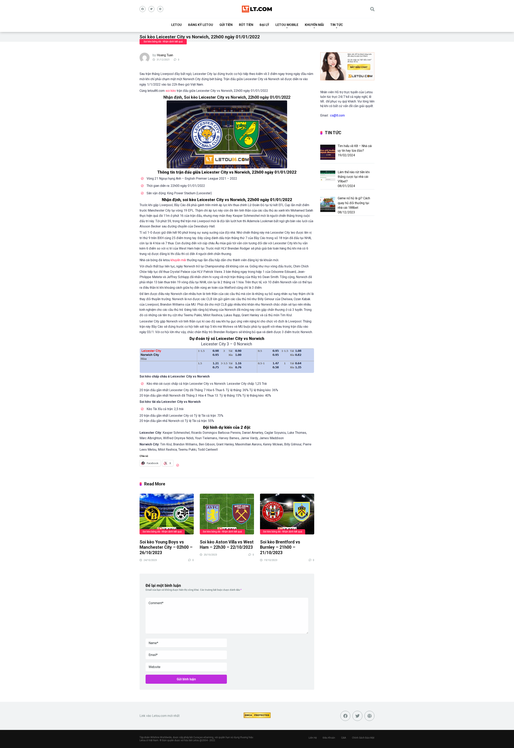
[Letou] (257, 9)
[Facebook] (143, 9)
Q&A (343, 737)
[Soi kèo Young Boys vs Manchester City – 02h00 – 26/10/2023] (167, 513)
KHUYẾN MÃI (314, 25)
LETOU (176, 25)
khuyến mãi (178, 260)
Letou (196, 740)
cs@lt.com (337, 115)
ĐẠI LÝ (264, 25)
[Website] (160, 9)
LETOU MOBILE (286, 25)
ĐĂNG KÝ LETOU (200, 25)
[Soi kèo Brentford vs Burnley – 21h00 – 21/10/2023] (287, 513)
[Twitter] (151, 9)
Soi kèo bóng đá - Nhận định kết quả (163, 41)
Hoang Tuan (165, 55)
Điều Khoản (329, 737)
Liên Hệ (313, 737)
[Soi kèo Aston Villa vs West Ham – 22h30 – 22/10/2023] (227, 513)
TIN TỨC (336, 25)
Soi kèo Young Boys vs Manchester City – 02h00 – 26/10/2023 (166, 547)
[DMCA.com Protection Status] (257, 717)
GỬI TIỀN (226, 25)
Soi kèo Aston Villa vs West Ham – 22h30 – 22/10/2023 (227, 544)
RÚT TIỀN (246, 25)
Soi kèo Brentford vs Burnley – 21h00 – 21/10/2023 (280, 547)
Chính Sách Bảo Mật (363, 737)
